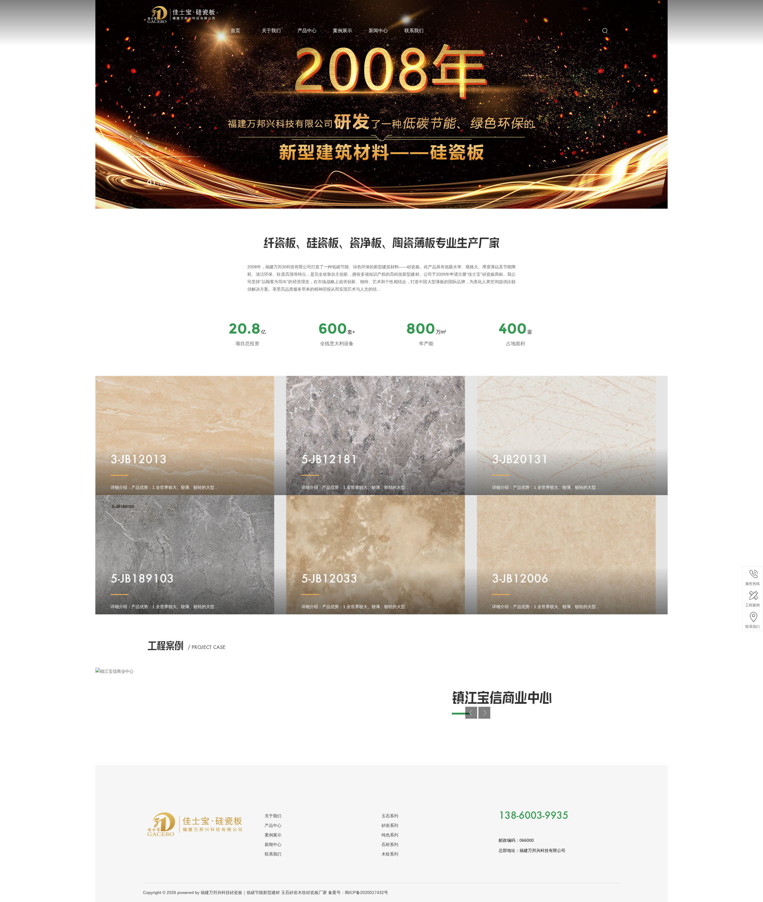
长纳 (152, 9)
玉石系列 (390, 815)
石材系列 (390, 844)
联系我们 (414, 30)
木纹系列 (390, 854)
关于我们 (271, 30)
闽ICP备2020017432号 (366, 892)
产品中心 (307, 30)
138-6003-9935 (533, 815)
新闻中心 (378, 30)
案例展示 (342, 30)
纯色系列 (390, 835)
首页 (235, 30)
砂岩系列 (390, 825)
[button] (130, 89)
